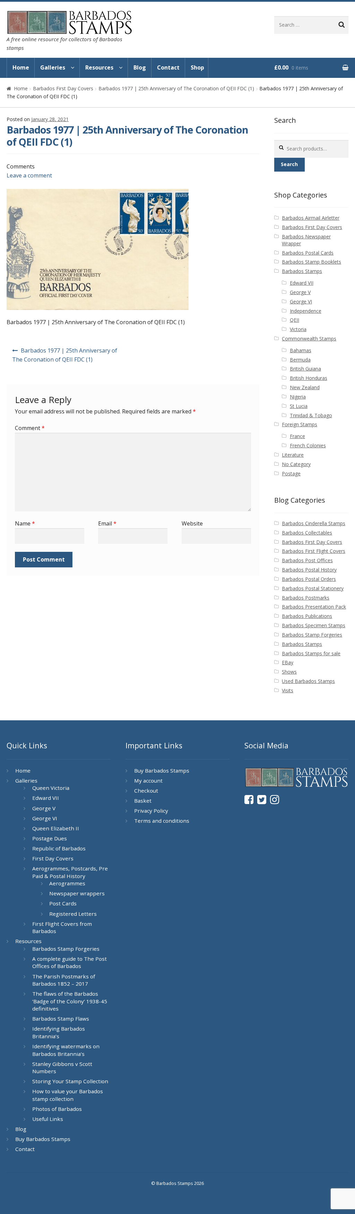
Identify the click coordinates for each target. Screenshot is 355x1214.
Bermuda (300, 359)
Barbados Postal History (309, 569)
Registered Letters (73, 913)
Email (107, 523)
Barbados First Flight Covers (313, 551)
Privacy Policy (151, 810)
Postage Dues (49, 838)
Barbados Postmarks (305, 597)
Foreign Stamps (299, 424)
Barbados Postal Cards (308, 252)
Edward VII (301, 283)
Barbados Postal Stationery (313, 588)
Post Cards (63, 903)
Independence (305, 311)
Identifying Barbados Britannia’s (58, 1032)
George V (300, 292)
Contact (168, 67)
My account (148, 780)
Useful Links (47, 1118)
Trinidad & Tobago (311, 415)
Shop (197, 67)
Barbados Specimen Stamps (313, 625)
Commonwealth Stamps (309, 338)
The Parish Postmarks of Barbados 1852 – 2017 (63, 980)
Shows (289, 671)
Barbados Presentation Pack (314, 606)
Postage (291, 473)
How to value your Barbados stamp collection (67, 1095)
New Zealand (305, 387)
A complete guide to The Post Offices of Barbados (69, 962)
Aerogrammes (67, 883)
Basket (142, 800)
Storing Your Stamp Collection (70, 1081)
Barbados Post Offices (307, 560)
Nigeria (298, 396)
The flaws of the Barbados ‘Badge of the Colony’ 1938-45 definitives (69, 1001)
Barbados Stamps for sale (311, 653)
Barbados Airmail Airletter (310, 217)
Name (25, 523)
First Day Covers (52, 858)
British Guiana (305, 368)
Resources (99, 67)
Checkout (146, 790)
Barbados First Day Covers (63, 88)
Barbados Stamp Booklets (311, 261)
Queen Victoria (50, 787)
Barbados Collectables (307, 532)
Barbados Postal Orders (309, 579)
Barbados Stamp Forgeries (312, 634)
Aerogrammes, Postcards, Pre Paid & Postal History (70, 872)
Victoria (298, 329)
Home (20, 67)
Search (289, 164)
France (297, 436)
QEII (294, 320)
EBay (287, 662)
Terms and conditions (161, 820)
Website (192, 523)
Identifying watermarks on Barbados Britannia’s (65, 1050)
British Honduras (308, 378)
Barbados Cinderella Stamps (313, 523)
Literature (293, 454)
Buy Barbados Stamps (42, 1138)
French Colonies (308, 445)
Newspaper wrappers (77, 893)
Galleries (52, 67)
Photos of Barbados (57, 1108)
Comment (30, 428)
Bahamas (300, 350)
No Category (296, 464)
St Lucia (299, 406)
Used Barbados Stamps (308, 681)
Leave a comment (29, 175)
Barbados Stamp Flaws (60, 1018)
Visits (287, 690)
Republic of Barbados (59, 848)
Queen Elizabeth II (55, 828)
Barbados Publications (307, 616)
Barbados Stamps (302, 271)
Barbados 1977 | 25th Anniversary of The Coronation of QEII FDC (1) (176, 88)
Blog (139, 67)
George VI (301, 301)
